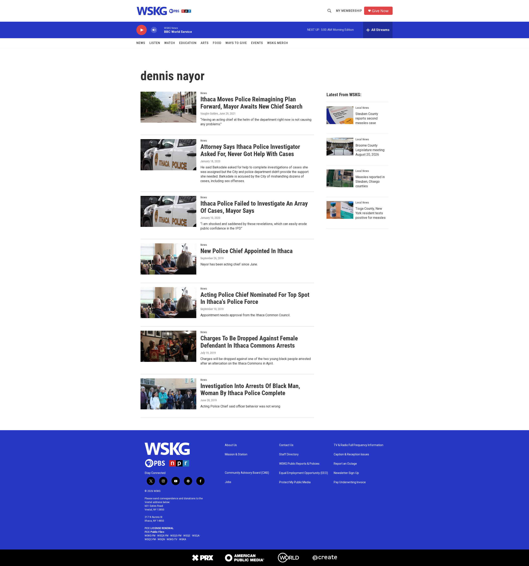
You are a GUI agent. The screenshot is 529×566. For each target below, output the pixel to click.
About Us (231, 445)
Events (257, 43)
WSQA (195, 535)
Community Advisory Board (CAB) (247, 472)
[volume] (153, 30)
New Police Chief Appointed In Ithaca (246, 251)
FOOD (217, 43)
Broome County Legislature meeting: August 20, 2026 (370, 149)
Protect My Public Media (295, 482)
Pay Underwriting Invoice (350, 482)
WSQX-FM (162, 535)
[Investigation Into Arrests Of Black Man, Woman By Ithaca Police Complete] (168, 393)
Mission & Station (236, 454)
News (140, 43)
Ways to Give (236, 43)
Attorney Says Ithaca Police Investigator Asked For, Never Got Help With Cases (250, 150)
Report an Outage (345, 463)
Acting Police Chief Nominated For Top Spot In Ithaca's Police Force (254, 298)
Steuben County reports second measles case (366, 118)
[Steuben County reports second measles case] (339, 115)
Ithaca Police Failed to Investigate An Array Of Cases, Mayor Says (254, 207)
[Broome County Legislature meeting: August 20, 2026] (339, 147)
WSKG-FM (150, 535)
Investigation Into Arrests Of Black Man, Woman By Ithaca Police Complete (250, 389)
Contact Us (286, 445)
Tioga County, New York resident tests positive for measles (370, 213)
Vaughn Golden (209, 113)
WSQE (186, 535)
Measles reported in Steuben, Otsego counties (370, 181)
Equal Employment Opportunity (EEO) (303, 473)
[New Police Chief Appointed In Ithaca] (168, 258)
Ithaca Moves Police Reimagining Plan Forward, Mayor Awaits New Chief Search (251, 103)
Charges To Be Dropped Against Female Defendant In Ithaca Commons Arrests (249, 342)
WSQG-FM (175, 535)
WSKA (182, 539)
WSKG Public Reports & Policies (299, 463)
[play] (141, 30)
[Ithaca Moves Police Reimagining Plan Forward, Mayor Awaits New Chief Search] (168, 107)
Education (188, 43)
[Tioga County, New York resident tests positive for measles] (339, 210)
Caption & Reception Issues (351, 454)
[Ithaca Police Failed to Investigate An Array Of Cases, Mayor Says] (168, 211)
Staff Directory (289, 454)
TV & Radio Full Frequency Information (358, 445)
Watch (169, 43)
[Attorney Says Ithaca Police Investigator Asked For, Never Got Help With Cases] (168, 154)
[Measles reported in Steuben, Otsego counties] (339, 178)
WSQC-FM (150, 539)
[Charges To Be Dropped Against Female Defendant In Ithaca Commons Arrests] (168, 346)
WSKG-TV (172, 539)
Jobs (228, 482)
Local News (362, 107)
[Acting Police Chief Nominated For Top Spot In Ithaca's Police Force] (168, 302)
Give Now (380, 11)
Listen (154, 43)
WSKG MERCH (277, 43)
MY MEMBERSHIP (349, 10)
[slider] (160, 30)
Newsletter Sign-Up (346, 473)
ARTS (205, 43)
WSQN (161, 539)
